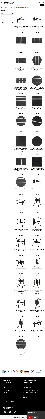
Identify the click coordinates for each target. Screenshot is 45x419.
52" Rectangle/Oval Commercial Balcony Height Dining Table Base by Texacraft (37, 230)
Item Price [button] (2, 15)
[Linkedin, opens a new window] (4, 412)
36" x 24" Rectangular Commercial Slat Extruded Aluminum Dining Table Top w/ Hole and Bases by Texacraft (21, 169)
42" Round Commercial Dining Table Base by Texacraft (37, 291)
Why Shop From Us (26, 397)
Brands (6, 7)
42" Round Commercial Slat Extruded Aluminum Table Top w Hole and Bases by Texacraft (21, 129)
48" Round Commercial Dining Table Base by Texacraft (37, 250)
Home (2, 7)
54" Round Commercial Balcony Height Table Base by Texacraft (37, 210)
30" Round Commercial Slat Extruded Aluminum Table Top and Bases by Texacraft (37, 149)
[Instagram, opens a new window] (9, 412)
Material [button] (2, 22)
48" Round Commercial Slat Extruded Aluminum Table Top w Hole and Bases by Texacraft (37, 88)
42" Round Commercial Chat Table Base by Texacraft (21, 270)
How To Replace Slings (27, 387)
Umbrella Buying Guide (27, 382)
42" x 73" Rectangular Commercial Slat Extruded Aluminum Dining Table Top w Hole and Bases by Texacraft (21, 68)
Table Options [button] (3, 24)
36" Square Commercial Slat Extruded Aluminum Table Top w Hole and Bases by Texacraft (37, 108)
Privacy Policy (5, 392)
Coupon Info (25, 395)
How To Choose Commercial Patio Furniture (31, 390)
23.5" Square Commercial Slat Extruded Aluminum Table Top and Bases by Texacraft (37, 169)
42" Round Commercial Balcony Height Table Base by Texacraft (21, 291)
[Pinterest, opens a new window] (16, 412)
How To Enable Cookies (27, 398)
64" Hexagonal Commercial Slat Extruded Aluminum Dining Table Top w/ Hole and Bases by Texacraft (37, 68)
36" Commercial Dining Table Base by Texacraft (21, 311)
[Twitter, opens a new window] (14, 412)
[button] (39, 2)
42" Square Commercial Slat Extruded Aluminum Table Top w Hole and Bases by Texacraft (21, 108)
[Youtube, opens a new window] (11, 412)
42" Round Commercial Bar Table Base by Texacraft (37, 270)
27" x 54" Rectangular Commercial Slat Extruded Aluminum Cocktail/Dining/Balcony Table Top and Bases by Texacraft (21, 88)
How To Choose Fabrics (27, 385)
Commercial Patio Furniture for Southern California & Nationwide (30, 393)
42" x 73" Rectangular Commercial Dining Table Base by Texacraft (37, 189)
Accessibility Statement (7, 382)
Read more (35, 417)
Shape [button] (2, 13)
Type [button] (1, 20)
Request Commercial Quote (8, 389)
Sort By (19, 10)
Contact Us (5, 385)
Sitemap (4, 393)
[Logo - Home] (8, 2)
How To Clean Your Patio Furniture (29, 384)
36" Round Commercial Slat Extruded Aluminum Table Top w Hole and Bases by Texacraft (37, 129)
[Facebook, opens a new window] (6, 412)
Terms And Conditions (7, 390)
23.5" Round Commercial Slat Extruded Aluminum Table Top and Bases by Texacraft (21, 189)
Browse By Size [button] (3, 17)
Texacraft (10, 7)
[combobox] (22, 5)
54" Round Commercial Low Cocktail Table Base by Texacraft (21, 210)
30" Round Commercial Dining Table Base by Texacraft (37, 311)
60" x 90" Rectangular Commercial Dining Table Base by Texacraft (21, 27)
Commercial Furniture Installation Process (31, 389)
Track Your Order (6, 384)
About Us (4, 387)
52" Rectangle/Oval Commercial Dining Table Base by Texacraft (21, 250)
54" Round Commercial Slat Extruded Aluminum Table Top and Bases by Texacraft (21, 352)
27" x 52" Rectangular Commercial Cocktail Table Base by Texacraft (37, 331)
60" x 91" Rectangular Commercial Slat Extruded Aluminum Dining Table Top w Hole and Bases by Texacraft (21, 47)
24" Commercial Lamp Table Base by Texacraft (21, 331)
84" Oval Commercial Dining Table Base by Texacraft (37, 27)
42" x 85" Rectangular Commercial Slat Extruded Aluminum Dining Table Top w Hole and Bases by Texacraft (37, 47)
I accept (30, 417)
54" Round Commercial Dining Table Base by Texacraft (21, 230)
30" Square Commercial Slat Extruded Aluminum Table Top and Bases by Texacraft (21, 149)
